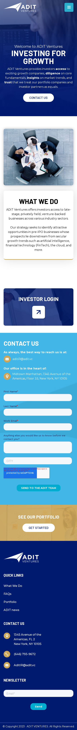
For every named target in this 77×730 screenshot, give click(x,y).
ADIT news (11, 610)
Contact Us (38, 98)
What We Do (13, 586)
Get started (39, 528)
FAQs (7, 594)
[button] (68, 7)
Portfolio (10, 602)
